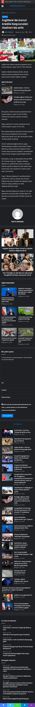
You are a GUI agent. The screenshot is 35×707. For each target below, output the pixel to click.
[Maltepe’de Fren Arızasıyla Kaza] (7, 573)
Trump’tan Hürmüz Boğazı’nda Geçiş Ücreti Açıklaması (22, 467)
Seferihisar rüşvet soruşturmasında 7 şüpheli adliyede (21, 545)
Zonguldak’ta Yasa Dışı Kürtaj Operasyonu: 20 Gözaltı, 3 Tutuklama (22, 510)
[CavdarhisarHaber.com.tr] (17, 6)
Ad (3, 383)
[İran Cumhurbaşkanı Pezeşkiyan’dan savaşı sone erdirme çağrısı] (9, 311)
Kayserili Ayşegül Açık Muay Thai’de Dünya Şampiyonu (21, 458)
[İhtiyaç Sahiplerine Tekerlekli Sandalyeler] (7, 537)
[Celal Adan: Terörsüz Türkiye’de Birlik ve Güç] (7, 433)
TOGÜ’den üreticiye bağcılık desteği (25, 318)
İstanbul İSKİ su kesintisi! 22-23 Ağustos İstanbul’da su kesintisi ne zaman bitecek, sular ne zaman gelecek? (23, 478)
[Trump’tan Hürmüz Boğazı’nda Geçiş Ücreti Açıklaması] (7, 467)
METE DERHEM (9, 32)
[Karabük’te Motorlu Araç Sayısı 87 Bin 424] (25, 332)
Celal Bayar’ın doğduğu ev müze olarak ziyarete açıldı (23, 490)
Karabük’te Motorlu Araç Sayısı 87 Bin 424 (25, 340)
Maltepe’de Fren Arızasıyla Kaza (20, 572)
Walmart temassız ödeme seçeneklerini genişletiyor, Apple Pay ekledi (25, 291)
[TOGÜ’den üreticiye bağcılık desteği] (25, 311)
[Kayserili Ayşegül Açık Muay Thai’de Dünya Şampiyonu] (7, 458)
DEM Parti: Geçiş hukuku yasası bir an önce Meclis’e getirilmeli (22, 564)
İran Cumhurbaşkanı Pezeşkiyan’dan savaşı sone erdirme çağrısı (9, 320)
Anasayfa (6, 12)
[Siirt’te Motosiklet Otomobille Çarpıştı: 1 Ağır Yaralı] (7, 555)
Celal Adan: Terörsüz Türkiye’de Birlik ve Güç (22, 431)
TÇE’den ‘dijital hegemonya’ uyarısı (21, 580)
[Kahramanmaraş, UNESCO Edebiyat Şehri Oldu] (9, 292)
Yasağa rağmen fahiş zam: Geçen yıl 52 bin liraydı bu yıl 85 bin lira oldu (23, 99)
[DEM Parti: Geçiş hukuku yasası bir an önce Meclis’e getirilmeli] (7, 564)
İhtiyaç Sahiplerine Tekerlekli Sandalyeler (22, 535)
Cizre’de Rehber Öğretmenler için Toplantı (23, 518)
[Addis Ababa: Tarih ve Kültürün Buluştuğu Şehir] (7, 90)
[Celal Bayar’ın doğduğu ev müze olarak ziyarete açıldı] (7, 490)
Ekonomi (12, 12)
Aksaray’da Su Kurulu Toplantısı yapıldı (9, 339)
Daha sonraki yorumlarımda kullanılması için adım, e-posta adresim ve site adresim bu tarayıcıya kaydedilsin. (16, 407)
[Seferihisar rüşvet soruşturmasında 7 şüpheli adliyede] (7, 545)
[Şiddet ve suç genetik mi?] (7, 597)
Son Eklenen (17, 424)
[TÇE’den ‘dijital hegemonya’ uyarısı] (7, 582)
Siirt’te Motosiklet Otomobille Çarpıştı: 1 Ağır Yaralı (23, 554)
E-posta (4, 390)
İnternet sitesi (6, 397)
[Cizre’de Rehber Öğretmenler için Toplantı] (7, 520)
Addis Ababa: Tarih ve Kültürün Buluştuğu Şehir (19, 1)
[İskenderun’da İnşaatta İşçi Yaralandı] (7, 441)
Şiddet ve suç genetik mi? (23, 595)
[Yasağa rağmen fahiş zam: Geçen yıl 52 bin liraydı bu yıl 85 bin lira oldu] (7, 99)
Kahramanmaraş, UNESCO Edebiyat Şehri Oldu (8, 299)
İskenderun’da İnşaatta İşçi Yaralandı (22, 440)
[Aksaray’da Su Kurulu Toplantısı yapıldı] (9, 332)
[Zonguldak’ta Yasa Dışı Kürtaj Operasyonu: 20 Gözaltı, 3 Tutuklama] (7, 510)
